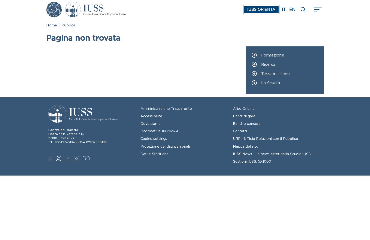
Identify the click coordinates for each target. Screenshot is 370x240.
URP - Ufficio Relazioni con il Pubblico (265, 139)
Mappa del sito (245, 146)
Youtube (86, 159)
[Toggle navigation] (317, 9)
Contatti (240, 131)
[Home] (95, 4)
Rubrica (68, 25)
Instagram (77, 159)
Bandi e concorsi (247, 123)
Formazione (272, 55)
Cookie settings (153, 139)
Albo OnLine (244, 108)
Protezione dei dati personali (165, 146)
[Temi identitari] (54, 4)
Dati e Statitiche (154, 154)
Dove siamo (150, 123)
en (292, 9)
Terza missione (275, 74)
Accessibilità (151, 116)
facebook (52, 159)
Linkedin (68, 159)
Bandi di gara (244, 116)
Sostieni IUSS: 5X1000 (252, 161)
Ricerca (268, 65)
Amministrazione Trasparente (166, 108)
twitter (59, 159)
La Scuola (270, 83)
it (284, 9)
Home (51, 25)
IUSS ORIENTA (261, 9)
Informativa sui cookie (159, 131)
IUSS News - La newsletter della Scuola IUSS (272, 154)
